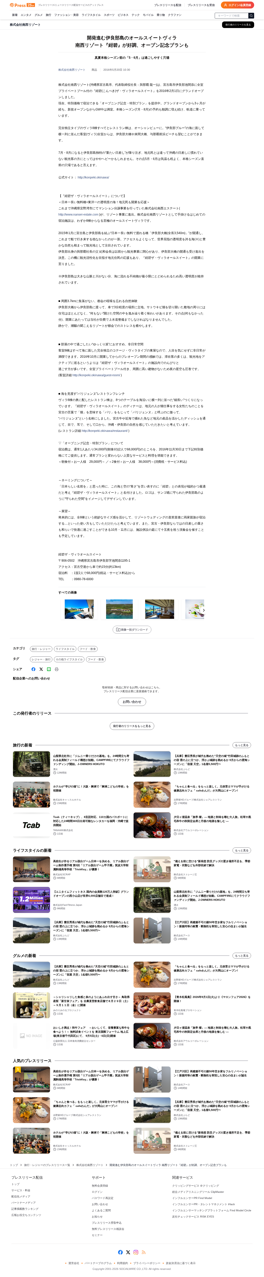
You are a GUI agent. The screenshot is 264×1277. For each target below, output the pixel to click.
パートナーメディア (23, 1202)
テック (136, 14)
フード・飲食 (88, 648)
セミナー (97, 1235)
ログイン (97, 1191)
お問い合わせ (132, 701)
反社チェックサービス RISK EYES (193, 1216)
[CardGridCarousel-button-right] (204, 610)
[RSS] (143, 1252)
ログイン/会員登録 (240, 5)
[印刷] (57, 669)
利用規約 (122, 1263)
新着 (15, 14)
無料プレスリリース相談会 (108, 1228)
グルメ (39, 14)
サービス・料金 (20, 1190)
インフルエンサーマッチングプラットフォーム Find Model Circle (211, 1210)
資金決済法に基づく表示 (181, 1263)
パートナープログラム (98, 1263)
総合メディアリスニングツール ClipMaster (198, 1191)
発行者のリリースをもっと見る (132, 726)
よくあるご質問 (101, 1210)
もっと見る (242, 745)
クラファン (174, 14)
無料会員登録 (100, 1185)
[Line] (49, 669)
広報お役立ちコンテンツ (26, 1215)
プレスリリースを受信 (201, 5)
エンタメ (26, 14)
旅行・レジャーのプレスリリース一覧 (47, 1165)
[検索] (251, 16)
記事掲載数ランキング (24, 1208)
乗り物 (161, 14)
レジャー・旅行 (41, 659)
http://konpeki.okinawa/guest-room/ (96, 375)
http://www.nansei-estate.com (78, 214)
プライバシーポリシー (146, 1263)
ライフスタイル (91, 14)
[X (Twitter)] (41, 669)
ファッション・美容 (66, 14)
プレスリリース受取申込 (107, 1222)
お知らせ (97, 1216)
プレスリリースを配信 (167, 5)
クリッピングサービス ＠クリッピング (195, 1185)
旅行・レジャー (41, 648)
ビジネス (123, 14)
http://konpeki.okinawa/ (93, 177)
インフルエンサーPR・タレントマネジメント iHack (203, 1204)
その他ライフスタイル (69, 659)
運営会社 (73, 1263)
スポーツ (109, 14)
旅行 (48, 14)
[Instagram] (136, 1252)
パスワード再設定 (102, 1198)
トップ (14, 1165)
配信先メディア (20, 1196)
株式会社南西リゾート (71, 69)
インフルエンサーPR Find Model (192, 1198)
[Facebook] (33, 669)
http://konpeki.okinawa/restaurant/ (105, 430)
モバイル (148, 14)
